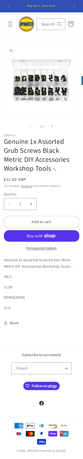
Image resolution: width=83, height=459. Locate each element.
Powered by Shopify (53, 450)
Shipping (26, 185)
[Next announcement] (74, 6)
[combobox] (50, 24)
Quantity (10, 194)
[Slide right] (52, 126)
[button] (10, 24)
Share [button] (14, 322)
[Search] (59, 24)
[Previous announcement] (9, 6)
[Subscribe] (65, 368)
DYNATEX (33, 450)
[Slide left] (31, 126)
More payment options (41, 248)
